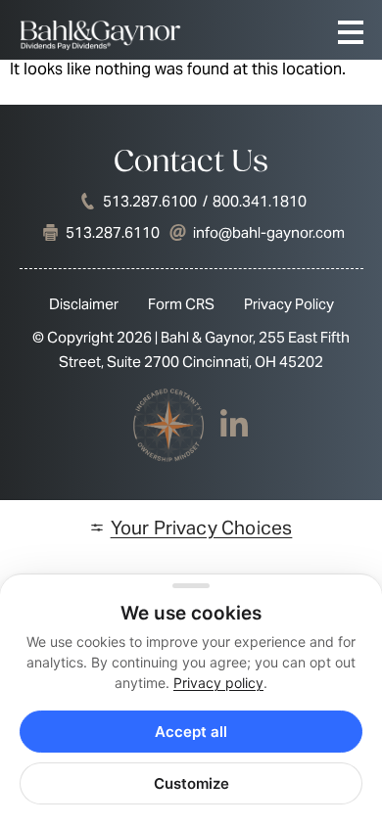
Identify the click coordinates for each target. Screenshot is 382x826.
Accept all (191, 731)
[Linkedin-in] (234, 424)
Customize (191, 783)
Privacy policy (218, 682)
